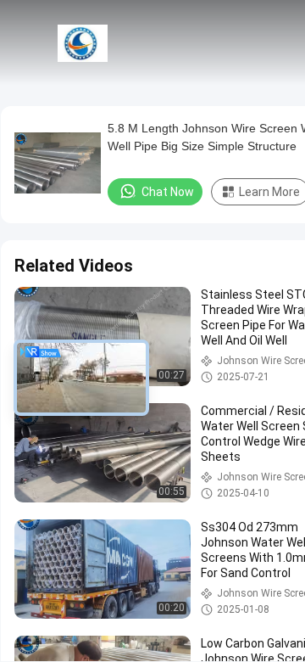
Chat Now (167, 192)
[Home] (83, 42)
